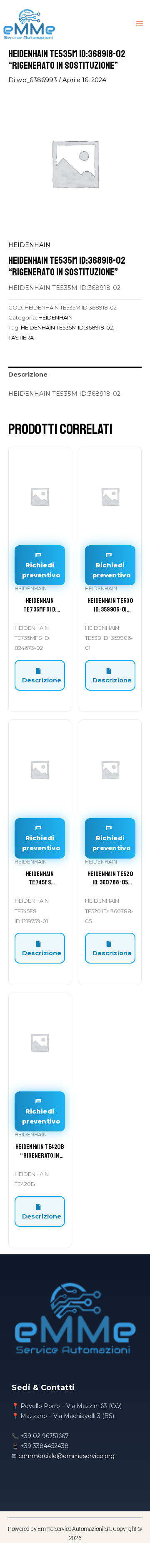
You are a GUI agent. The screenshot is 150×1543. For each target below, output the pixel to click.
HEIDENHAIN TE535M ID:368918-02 (67, 327)
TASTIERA (21, 337)
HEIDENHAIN (29, 245)
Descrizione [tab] (28, 374)
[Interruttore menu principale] (139, 23)
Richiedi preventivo (41, 570)
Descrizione (41, 680)
